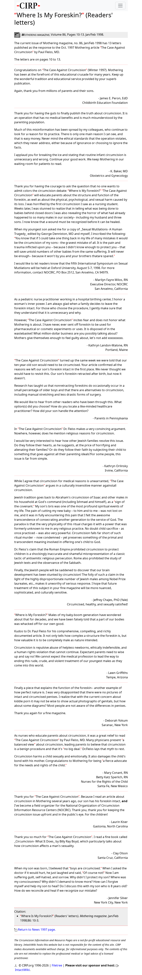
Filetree (57, 965)
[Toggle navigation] (120, 5)
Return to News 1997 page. (37, 929)
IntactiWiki (22, 970)
